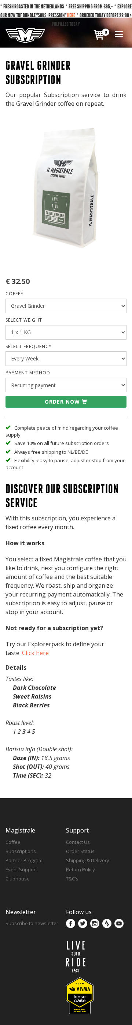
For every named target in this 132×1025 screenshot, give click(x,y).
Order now (62, 401)
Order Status (80, 851)
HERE (71, 15)
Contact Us (78, 842)
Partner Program (24, 860)
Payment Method (28, 373)
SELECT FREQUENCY (29, 346)
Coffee (13, 842)
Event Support (21, 869)
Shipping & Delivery (87, 860)
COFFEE (14, 294)
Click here (35, 653)
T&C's (72, 878)
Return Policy (80, 869)
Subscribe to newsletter (32, 923)
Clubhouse (18, 878)
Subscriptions (21, 851)
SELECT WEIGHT (24, 320)
